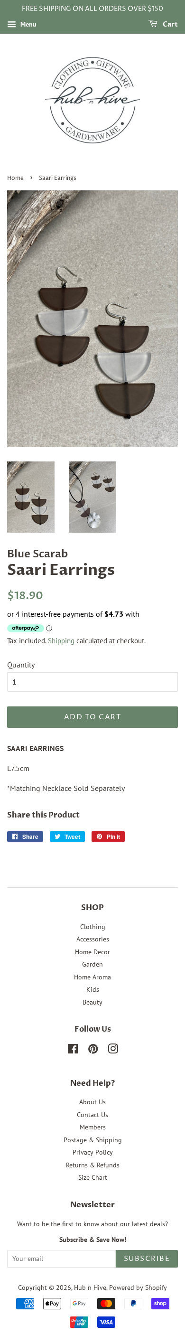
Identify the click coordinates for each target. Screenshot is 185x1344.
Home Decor (92, 952)
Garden (92, 964)
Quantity (21, 664)
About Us (92, 1102)
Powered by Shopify (138, 1287)
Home (15, 178)
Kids (92, 989)
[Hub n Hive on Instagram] (113, 1050)
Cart (169, 24)
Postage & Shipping (93, 1140)
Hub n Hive (90, 1287)
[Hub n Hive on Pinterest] (93, 1050)
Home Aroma (92, 977)
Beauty (92, 1002)
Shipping (61, 640)
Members (93, 1127)
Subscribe (147, 1259)
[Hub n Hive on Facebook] (72, 1050)
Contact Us (92, 1114)
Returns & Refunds (93, 1165)
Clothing (92, 926)
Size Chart (92, 1177)
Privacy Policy (93, 1152)
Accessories (92, 939)
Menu (27, 24)
